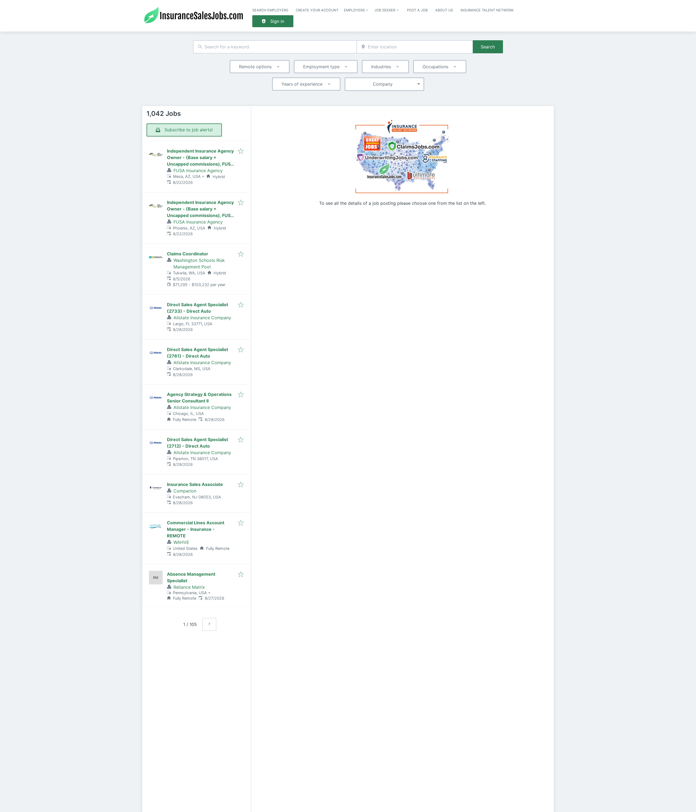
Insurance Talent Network (487, 10)
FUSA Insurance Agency (198, 170)
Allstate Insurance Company (202, 317)
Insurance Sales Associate (195, 484)
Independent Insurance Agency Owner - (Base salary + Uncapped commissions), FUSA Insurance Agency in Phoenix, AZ (200, 215)
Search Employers (270, 10)
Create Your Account (317, 10)
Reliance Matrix (189, 587)
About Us (444, 10)
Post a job (417, 10)
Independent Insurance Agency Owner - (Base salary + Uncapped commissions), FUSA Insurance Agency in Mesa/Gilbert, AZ (200, 164)
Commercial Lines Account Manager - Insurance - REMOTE (195, 529)
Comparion (184, 491)
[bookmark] (240, 151)
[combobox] (275, 47)
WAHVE (181, 542)
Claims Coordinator (187, 253)
